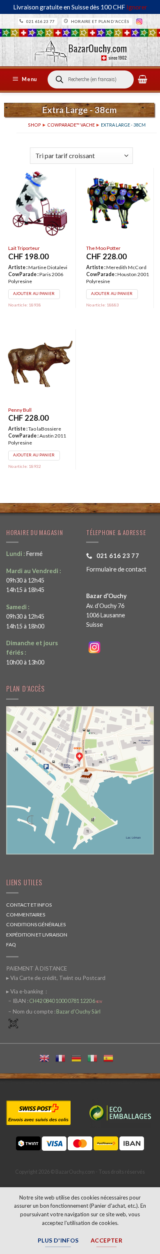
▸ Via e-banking (25, 991)
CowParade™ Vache (71, 124)
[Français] (63, 1057)
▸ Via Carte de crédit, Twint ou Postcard (55, 978)
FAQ (11, 944)
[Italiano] (95, 1057)
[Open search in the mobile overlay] (90, 79)
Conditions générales (36, 924)
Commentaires (25, 915)
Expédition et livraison (36, 935)
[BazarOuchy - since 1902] (80, 48)
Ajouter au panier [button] (34, 293)
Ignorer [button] (136, 7)
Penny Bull (20, 410)
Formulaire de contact (116, 569)
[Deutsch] (79, 1057)
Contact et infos (29, 905)
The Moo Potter (103, 248)
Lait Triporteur (24, 248)
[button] (26, 79)
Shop (34, 124)
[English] (47, 1057)
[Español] (111, 1057)
